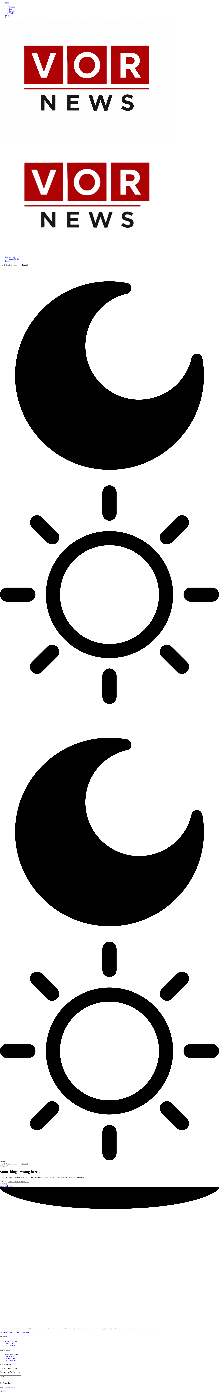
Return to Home (6, 1186)
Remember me (7, 1383)
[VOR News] (57, 722)
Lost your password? (7, 1387)
